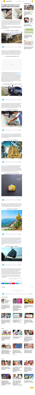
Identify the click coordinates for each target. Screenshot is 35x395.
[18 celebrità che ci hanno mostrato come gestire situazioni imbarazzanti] (29, 346)
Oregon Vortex (19, 72)
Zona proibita (18, 73)
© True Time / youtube (3, 96)
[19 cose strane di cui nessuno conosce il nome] (29, 20)
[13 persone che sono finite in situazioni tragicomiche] (29, 43)
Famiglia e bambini (26, 38)
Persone (25, 353)
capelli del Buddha (19, 240)
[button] (4, 281)
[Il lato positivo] (7, 1)
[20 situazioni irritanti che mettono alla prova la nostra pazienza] (29, 301)
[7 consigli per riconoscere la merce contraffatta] (17, 332)
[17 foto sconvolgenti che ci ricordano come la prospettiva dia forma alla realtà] (29, 7)
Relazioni (14, 372)
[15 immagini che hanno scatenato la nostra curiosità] (29, 376)
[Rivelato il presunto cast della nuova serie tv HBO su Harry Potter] (6, 363)
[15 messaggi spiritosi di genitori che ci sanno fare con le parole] (29, 31)
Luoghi (2, 3)
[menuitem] (16, 1)
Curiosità (25, 49)
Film (1, 370)
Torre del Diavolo (4, 165)
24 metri (5, 54)
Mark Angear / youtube (19, 278)
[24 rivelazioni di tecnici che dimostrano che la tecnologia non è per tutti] (17, 315)
